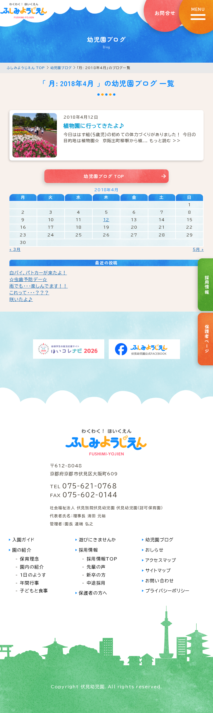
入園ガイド (23, 540)
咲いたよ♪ (21, 299)
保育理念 (29, 559)
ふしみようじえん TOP (26, 67)
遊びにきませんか (97, 540)
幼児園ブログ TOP (104, 176)
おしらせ (154, 550)
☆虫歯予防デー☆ (28, 279)
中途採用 (96, 583)
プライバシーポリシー (167, 591)
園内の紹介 (32, 567)
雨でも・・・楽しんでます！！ (38, 286)
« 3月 (15, 249)
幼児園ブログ (61, 67)
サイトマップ (158, 570)
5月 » (198, 249)
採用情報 (88, 550)
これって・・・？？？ (29, 293)
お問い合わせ (159, 581)
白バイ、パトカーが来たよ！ (38, 273)
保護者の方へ (93, 593)
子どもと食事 (34, 591)
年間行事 (29, 583)
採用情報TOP (102, 559)
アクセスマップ (160, 560)
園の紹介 (21, 550)
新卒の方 (96, 575)
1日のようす (33, 575)
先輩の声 (96, 567)
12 (106, 220)
